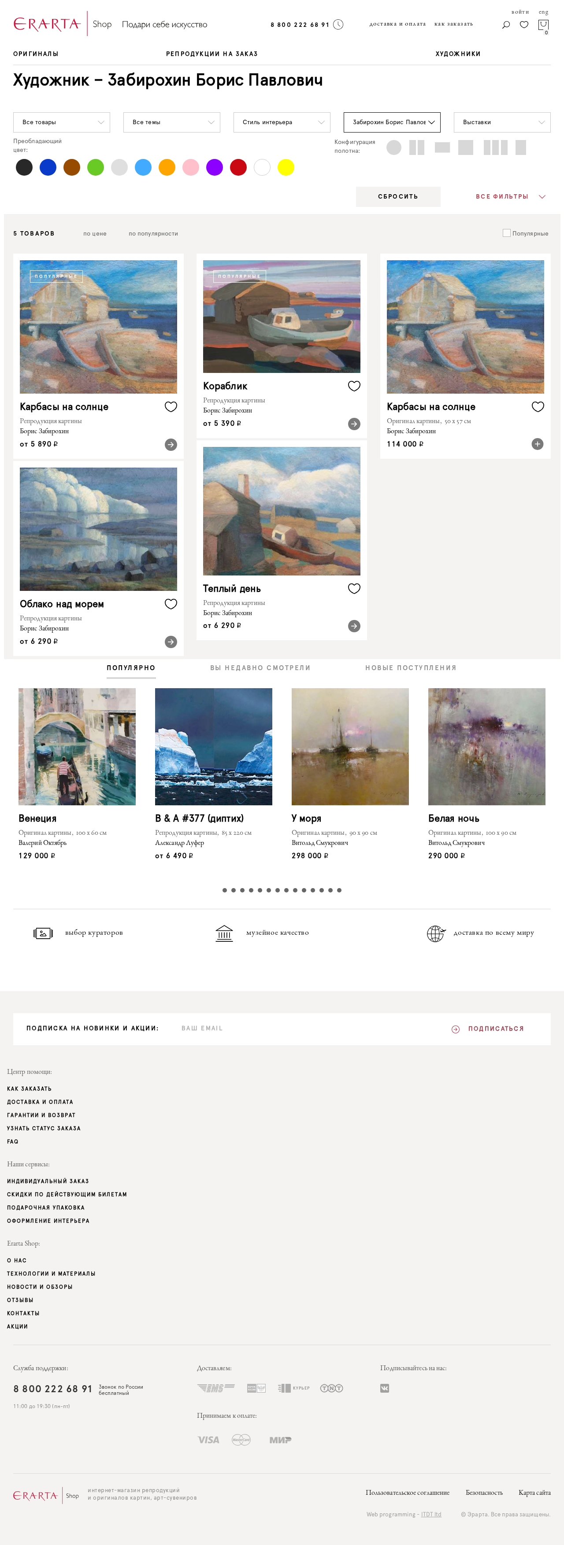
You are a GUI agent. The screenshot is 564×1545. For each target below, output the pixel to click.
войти (520, 12)
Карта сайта (535, 1493)
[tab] (131, 669)
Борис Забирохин (44, 431)
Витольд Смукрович (320, 843)
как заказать (454, 24)
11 (313, 890)
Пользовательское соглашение (408, 1493)
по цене (95, 234)
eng (544, 12)
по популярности (153, 234)
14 (339, 890)
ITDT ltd (431, 1515)
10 (304, 890)
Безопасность (484, 1493)
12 (321, 890)
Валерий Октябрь (43, 843)
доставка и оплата (398, 24)
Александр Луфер (179, 843)
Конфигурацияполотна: (354, 146)
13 (330, 890)
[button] (61, 122)
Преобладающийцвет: (37, 145)
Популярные (530, 234)
